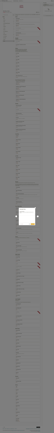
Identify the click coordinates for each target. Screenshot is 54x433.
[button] (16, 217)
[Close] (35, 207)
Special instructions (22, 211)
